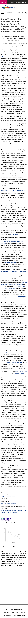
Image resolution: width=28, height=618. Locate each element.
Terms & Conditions (20, 612)
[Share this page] (26, 12)
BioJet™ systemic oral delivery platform (11, 362)
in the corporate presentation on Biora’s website (13, 190)
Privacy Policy (21, 615)
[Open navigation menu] (2, 12)
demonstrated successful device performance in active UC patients (13, 297)
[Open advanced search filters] (22, 12)
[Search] (19, 12)
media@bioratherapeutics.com (9, 503)
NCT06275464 (14, 234)
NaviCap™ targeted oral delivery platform (12, 352)
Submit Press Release (8, 612)
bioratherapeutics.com (21, 371)
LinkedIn (17, 373)
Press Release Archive (16, 609)
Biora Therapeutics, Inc (8, 56)
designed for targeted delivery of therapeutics (13, 271)
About (7, 609)
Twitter (22, 373)
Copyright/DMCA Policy (9, 615)
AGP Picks (3, 2)
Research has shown (10, 262)
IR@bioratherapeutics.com (8, 496)
